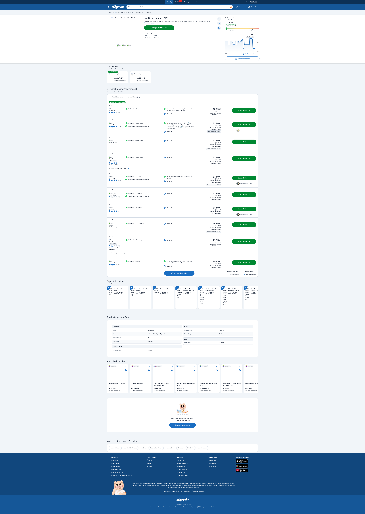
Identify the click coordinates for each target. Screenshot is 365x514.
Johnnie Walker (202, 448)
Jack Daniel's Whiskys (130, 448)
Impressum (178, 507)
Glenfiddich (190, 448)
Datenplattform (116, 466)
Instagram (212, 460)
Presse (149, 466)
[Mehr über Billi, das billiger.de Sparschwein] (120, 487)
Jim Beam (143, 448)
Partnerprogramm (182, 469)
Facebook (212, 463)
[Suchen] (231, 7)
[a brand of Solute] (251, 2)
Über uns (150, 460)
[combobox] (179, 7)
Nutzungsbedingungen (190, 507)
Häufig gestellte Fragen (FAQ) (121, 475)
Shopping (169, 2)
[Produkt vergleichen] (219, 23)
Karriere (149, 463)
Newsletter (213, 466)
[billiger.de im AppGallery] (243, 470)
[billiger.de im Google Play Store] (243, 466)
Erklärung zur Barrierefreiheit (206, 507)
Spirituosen (139, 12)
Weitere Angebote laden (179, 273)
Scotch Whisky (170, 448)
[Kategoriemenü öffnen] (108, 7)
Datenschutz (153, 507)
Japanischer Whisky (156, 448)
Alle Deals (114, 460)
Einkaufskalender (117, 472)
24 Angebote (159, 28)
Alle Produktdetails (149, 23)
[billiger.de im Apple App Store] (243, 461)
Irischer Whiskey (115, 448)
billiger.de (111, 12)
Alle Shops (115, 463)
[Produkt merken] (219, 19)
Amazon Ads (181, 472)
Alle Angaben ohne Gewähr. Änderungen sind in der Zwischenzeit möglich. (212, 483)
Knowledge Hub (182, 475)
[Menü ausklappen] (133, 12)
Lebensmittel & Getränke (123, 12)
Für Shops (180, 460)
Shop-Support (181, 466)
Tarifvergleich (188, 2)
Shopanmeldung (182, 463)
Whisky (149, 12)
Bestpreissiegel (116, 469)
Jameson (181, 448)
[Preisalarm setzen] (219, 28)
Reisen (196, 2)
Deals (178, 2)
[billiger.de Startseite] (118, 7)
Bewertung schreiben (182, 425)
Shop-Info (169, 114)
